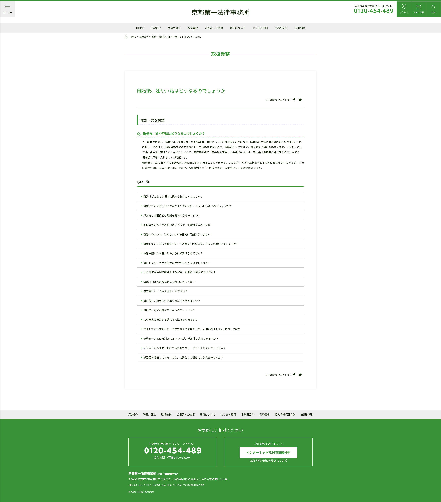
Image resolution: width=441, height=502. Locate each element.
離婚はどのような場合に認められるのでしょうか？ (173, 196)
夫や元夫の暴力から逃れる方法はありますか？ (170, 319)
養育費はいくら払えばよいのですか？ (165, 291)
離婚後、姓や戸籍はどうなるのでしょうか (180, 36)
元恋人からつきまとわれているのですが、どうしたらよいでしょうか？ (184, 348)
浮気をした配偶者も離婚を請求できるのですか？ (171, 215)
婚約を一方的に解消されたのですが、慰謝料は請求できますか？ (180, 338)
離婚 (153, 36)
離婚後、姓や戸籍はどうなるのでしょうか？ (169, 310)
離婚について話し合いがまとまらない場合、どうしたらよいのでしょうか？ (187, 206)
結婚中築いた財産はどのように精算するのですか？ (173, 253)
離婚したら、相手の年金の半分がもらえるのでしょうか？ (177, 263)
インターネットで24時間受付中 (268, 452)
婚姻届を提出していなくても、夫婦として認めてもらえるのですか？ (183, 357)
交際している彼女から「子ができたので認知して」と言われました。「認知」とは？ (191, 329)
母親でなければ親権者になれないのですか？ (169, 281)
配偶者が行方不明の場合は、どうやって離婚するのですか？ (178, 225)
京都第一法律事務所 (220, 12)
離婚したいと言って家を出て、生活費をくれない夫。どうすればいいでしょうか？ (191, 244)
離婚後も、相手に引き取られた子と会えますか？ (171, 300)
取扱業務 (143, 36)
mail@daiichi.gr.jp (193, 485)
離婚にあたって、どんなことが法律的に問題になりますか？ (178, 234)
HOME (132, 36)
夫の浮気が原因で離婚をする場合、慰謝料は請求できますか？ (179, 272)
